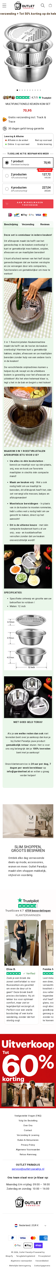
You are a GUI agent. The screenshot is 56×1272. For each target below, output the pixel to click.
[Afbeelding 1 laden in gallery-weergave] (17, 90)
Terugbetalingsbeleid (25, 1256)
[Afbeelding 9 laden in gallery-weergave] (37, 90)
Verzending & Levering (28, 1135)
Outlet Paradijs (26, 1252)
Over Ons (27, 1125)
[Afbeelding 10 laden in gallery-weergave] (40, 90)
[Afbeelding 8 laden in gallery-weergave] (35, 90)
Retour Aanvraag (28, 1154)
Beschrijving (11, 224)
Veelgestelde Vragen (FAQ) (28, 1115)
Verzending (28, 224)
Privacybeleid (44, 1256)
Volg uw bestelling (28, 1120)
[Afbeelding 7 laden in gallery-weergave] (32, 90)
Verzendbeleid (42, 1261)
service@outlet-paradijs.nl (28, 1168)
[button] (4, 5)
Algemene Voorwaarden (28, 1149)
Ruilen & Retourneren (28, 1140)
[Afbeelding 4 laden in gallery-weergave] (24, 90)
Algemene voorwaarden (21, 1261)
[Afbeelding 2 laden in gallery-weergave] (19, 90)
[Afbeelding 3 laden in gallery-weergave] (22, 90)
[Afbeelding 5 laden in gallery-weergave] (27, 90)
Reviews (45, 224)
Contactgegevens (42, 1266)
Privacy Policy (28, 1145)
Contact (28, 1130)
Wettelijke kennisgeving (20, 1266)
